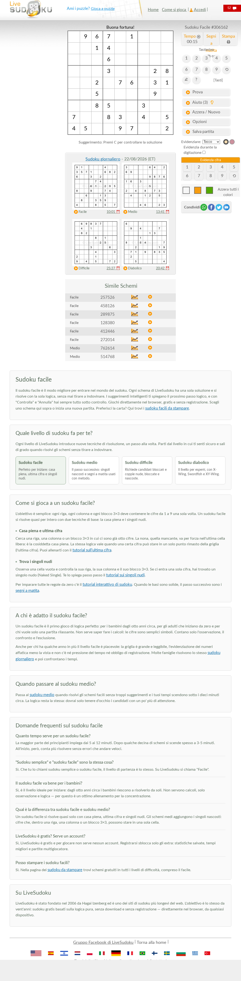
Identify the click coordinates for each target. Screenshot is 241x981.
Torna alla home (151, 943)
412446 (107, 331)
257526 (107, 297)
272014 (107, 340)
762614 (107, 348)
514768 (107, 357)
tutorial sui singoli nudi (125, 575)
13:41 (162, 212)
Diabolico (135, 268)
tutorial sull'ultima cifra (91, 550)
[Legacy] (232, 141)
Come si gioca (174, 10)
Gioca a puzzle (103, 9)
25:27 (113, 268)
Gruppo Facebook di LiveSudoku (103, 943)
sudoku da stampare (65, 870)
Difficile (84, 268)
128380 (107, 323)
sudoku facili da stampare (167, 408)
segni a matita (27, 591)
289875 (107, 314)
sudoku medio (42, 695)
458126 (107, 306)
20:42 (162, 268)
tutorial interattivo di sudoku (107, 584)
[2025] (226, 141)
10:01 (113, 212)
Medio (132, 212)
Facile (83, 212)
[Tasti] (218, 80)
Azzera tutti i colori (228, 190)
